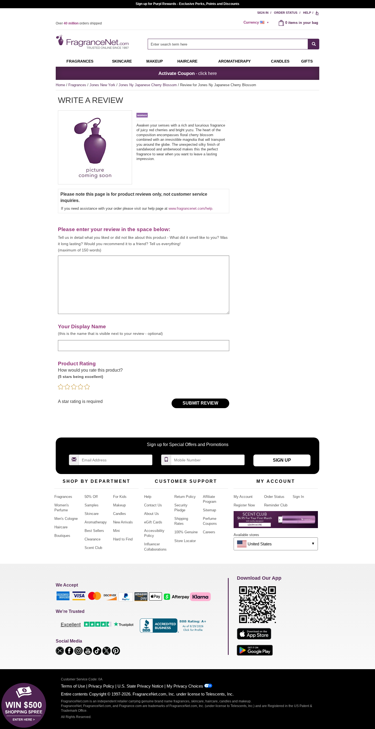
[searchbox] (228, 44)
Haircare (187, 61)
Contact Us (153, 505)
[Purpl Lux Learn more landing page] (276, 522)
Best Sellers (94, 531)
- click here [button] (187, 73)
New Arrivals (123, 522)
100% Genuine (186, 532)
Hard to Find (123, 539)
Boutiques (62, 536)
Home (60, 85)
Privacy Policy (101, 686)
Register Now (244, 505)
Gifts (307, 61)
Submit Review (200, 403)
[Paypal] (126, 596)
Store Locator (185, 541)
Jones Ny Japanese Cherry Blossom (148, 85)
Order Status (285, 12)
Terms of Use (73, 686)
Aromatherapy (96, 522)
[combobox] (233, 44)
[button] (60, 650)
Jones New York (102, 85)
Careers (209, 532)
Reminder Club (275, 505)
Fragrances (79, 61)
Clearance (92, 539)
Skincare (122, 61)
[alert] (257, 22)
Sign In (262, 12)
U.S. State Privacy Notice (140, 686)
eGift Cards (153, 522)
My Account (243, 497)
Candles (119, 514)
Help (307, 12)
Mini (116, 531)
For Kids (120, 497)
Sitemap (209, 510)
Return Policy (185, 497)
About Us (151, 514)
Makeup (154, 61)
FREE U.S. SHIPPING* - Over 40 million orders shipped (187, 4)
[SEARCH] (313, 44)
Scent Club (93, 548)
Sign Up (282, 460)
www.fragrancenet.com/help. (191, 208)
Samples (92, 505)
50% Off (91, 497)
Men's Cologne (66, 519)
